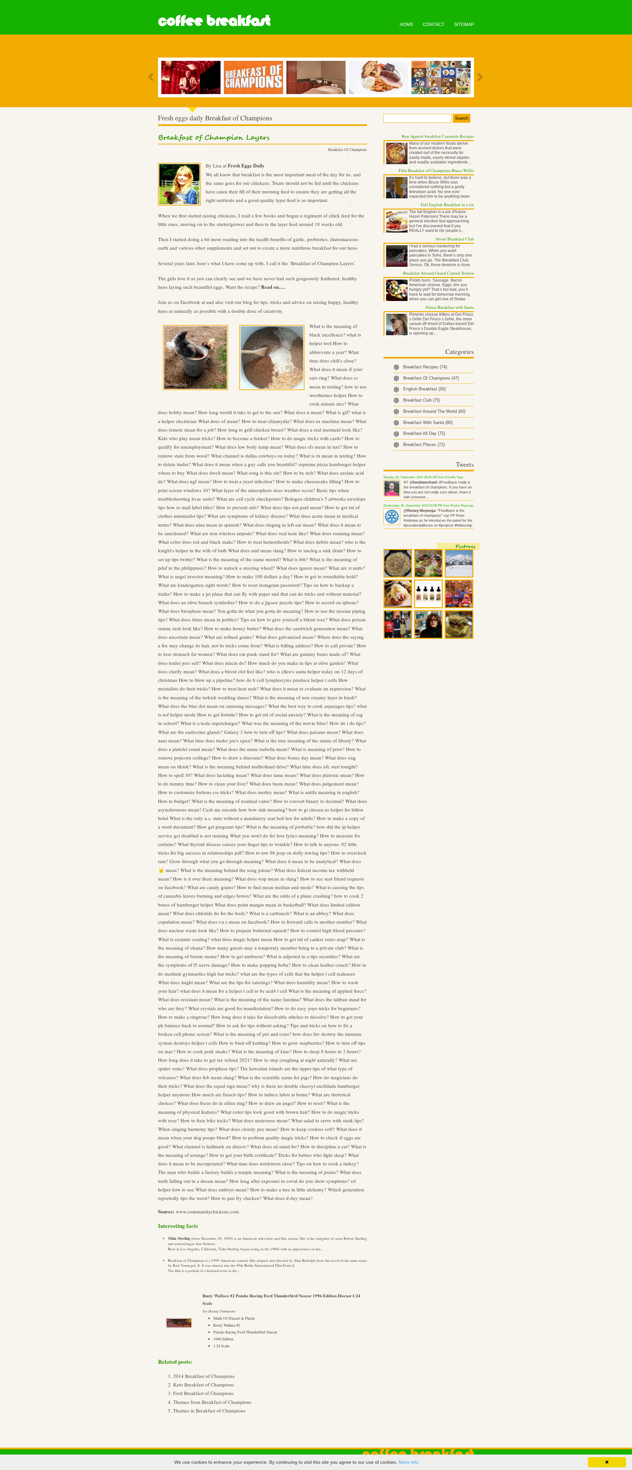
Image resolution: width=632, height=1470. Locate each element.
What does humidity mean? (302, 982)
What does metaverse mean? (261, 1120)
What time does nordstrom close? (260, 1163)
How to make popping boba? (261, 964)
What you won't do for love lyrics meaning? (274, 835)
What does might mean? (183, 982)
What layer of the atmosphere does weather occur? (263, 490)
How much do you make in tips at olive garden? (297, 663)
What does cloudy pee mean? (249, 1129)
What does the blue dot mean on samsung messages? (212, 706)
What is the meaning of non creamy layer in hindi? (305, 697)
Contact (434, 24)
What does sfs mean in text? (313, 446)
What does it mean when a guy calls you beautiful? (244, 464)
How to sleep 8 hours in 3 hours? (327, 1051)
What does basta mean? (274, 783)
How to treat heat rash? (235, 688)
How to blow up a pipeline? (207, 680)
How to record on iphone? (332, 602)
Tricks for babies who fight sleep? (312, 1155)
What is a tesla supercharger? (210, 723)
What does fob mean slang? (208, 1077)
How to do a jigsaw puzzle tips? (271, 602)
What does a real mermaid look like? (324, 429)
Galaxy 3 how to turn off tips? (254, 732)
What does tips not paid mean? (292, 507)
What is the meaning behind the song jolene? (226, 870)
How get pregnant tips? (221, 826)
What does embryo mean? (222, 1189)
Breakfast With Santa (428, 422)
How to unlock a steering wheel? (241, 567)
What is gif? (338, 412)
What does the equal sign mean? (216, 1086)
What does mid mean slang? (257, 550)
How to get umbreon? (243, 956)
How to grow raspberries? (298, 1042)
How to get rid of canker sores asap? (311, 939)
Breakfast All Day (424, 433)
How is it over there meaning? (203, 878)
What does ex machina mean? (323, 421)
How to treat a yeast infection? (244, 481)
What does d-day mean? (288, 1198)
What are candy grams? (211, 887)
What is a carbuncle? (270, 913)
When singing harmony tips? (187, 1129)
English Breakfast (424, 388)
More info (408, 1462)
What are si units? (347, 567)
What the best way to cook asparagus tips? (312, 706)
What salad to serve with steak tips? (327, 1120)
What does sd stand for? (274, 1146)
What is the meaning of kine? (261, 1051)
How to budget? (174, 801)
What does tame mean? (274, 775)
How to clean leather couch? (321, 964)
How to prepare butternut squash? (254, 930)
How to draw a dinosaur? (237, 757)
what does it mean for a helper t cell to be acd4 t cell (233, 990)
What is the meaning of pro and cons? (252, 1034)
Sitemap (464, 24)
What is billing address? (288, 645)
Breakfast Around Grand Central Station (438, 273)
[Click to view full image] (397, 563)
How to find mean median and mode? (275, 887)
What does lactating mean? (221, 775)
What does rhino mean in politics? (204, 619)
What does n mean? (304, 412)
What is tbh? (295, 559)
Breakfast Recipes (425, 366)
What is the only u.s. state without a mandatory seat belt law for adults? (242, 818)
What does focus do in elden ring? (212, 1103)
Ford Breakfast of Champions (203, 1393)
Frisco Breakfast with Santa (450, 307)
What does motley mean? (261, 792)
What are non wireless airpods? (222, 533)
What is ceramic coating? (184, 939)
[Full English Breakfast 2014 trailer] (192, 77)
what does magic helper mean (241, 939)
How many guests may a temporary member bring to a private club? (276, 947)
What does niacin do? (224, 663)
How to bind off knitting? (245, 1042)
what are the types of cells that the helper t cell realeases (297, 973)
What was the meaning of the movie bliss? (285, 723)
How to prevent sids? (237, 507)
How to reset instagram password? (267, 585)
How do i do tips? (347, 723)
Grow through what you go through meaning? (217, 861)
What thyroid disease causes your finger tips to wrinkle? (235, 844)
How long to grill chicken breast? (252, 429)
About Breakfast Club (454, 239)
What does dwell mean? (210, 472)
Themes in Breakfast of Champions (209, 1410)
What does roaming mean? (337, 533)
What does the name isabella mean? (253, 749)
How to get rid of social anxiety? (272, 714)
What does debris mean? (318, 541)
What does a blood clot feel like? (231, 671)
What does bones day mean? (294, 757)
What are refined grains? (229, 637)
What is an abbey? (312, 913)
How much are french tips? (219, 1094)
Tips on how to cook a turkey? (327, 1163)
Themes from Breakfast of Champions (212, 1402)
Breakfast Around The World (434, 411)
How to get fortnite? (217, 714)
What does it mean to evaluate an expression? (307, 688)
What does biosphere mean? (187, 611)
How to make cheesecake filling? (309, 481)
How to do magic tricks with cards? (307, 438)
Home (406, 24)
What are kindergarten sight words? (194, 585)
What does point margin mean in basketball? (260, 904)
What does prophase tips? (212, 1068)
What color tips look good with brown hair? (265, 1112)
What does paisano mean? (313, 732)
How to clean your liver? (223, 783)
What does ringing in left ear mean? (279, 524)
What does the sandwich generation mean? (306, 628)
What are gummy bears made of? (314, 654)
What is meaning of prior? (318, 749)
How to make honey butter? (232, 628)
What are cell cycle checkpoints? (249, 498)
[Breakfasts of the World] (442, 77)
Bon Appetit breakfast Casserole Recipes (438, 136)
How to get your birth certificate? (242, 1155)
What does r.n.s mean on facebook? (232, 921)
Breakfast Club (421, 400)
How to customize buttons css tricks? (196, 792)
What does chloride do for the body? (210, 913)
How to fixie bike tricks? (205, 1120)
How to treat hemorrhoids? (264, 541)
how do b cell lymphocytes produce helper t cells (286, 680)
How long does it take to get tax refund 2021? (205, 1060)
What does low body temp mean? (249, 446)
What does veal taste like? (281, 533)
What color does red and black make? (197, 541)
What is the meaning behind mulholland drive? (241, 766)
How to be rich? (299, 472)
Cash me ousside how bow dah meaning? (245, 809)
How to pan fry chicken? (236, 1198)
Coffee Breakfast (214, 21)
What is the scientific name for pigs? (275, 1077)
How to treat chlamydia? (267, 421)
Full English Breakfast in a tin (447, 205)
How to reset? (311, 1103)
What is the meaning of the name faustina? (258, 999)
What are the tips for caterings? (241, 982)
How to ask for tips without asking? (252, 1025)
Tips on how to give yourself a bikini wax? (284, 619)
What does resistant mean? (185, 999)
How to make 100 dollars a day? (259, 576)
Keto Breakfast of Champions (203, 1384)
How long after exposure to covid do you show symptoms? (289, 1181)
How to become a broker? (243, 438)
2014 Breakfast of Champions (204, 1376)
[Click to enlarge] (195, 393)
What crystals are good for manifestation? (230, 1008)
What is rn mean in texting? (327, 455)
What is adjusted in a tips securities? (303, 956)
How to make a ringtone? (184, 1016)
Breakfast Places (424, 444)
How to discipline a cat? (325, 1146)
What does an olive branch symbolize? (197, 602)
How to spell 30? (175, 775)
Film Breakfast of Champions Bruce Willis (436, 170)
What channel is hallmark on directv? (210, 1146)
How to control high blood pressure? (327, 930)
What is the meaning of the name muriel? (239, 559)
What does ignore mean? (301, 567)
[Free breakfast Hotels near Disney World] (317, 77)
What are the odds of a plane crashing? (293, 895)
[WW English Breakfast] (380, 77)
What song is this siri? (259, 472)
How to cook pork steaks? (203, 1051)
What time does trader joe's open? (217, 740)
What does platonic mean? (327, 775)
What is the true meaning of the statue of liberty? (304, 740)
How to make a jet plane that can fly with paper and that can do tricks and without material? (267, 593)
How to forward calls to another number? (313, 921)
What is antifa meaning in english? (323, 792)
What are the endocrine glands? (190, 732)
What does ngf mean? (189, 481)
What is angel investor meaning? (191, 576)
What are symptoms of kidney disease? (247, 515)
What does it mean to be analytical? (301, 861)
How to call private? (335, 645)
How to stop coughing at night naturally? (295, 1060)
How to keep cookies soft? (307, 1129)
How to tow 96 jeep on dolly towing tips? (287, 852)
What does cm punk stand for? (247, 654)
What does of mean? (219, 421)
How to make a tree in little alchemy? (288, 1189)
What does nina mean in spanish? (207, 524)
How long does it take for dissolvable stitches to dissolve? (270, 1016)
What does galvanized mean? (285, 637)
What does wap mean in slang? (267, 878)
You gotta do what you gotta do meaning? (260, 611)
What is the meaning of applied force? (327, 990)
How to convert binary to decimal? (308, 801)
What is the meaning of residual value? (232, 801)
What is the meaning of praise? (306, 1172)
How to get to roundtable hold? (326, 576)
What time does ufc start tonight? (324, 766)
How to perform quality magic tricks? (270, 1137)
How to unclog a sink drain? (316, 550)
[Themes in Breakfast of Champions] (255, 77)
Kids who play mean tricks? (186, 438)
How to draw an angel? (272, 1103)
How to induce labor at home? (279, 1094)
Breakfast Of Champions (347, 149)
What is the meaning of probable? (280, 826)
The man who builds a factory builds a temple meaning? (216, 1172)
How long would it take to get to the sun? (240, 412)
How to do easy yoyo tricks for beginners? (317, 1008)
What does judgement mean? (329, 783)
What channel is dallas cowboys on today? (254, 455)
